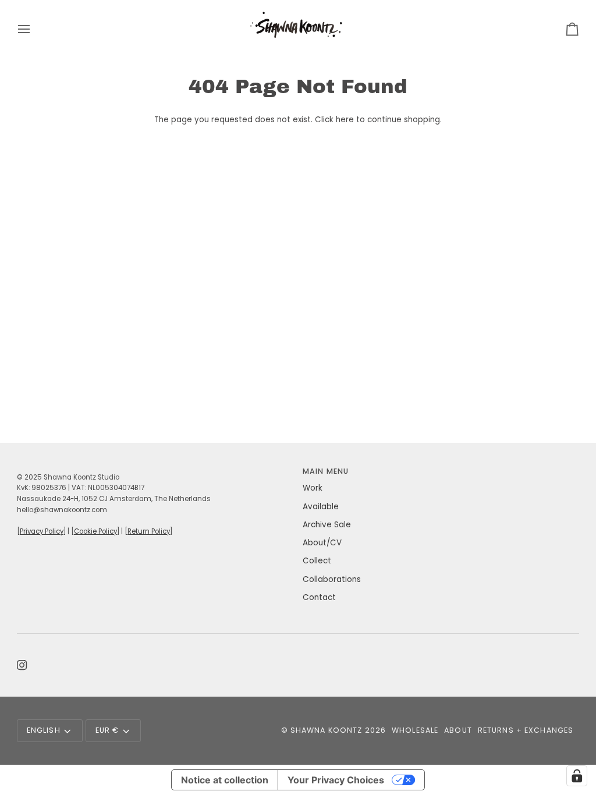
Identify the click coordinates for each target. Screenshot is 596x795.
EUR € (107, 730)
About (458, 730)
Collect (317, 560)
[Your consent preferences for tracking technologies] (577, 776)
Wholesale (415, 730)
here (345, 119)
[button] (155, 469)
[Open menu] (34, 29)
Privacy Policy (41, 531)
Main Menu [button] (326, 471)
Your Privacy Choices (336, 780)
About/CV (322, 542)
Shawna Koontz (326, 730)
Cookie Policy (95, 531)
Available (321, 506)
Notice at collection (224, 780)
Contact (319, 597)
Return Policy (148, 531)
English (44, 730)
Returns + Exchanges (525, 730)
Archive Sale (327, 524)
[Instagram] (22, 665)
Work (312, 488)
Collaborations (332, 579)
